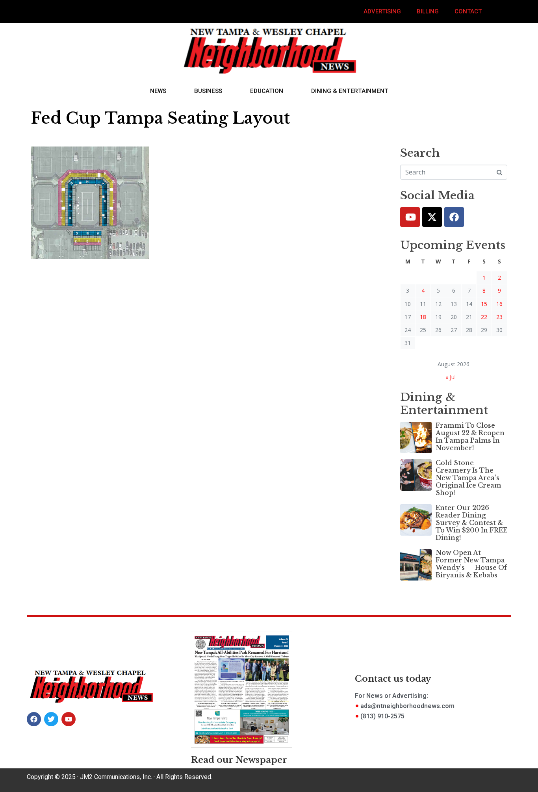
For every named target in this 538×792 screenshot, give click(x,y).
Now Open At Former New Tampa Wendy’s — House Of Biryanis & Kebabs (471, 564)
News (158, 91)
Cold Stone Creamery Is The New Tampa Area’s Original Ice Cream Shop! (468, 478)
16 (499, 304)
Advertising (382, 11)
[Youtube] (410, 217)
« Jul (450, 377)
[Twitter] (432, 217)
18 (423, 317)
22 (484, 317)
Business (208, 91)
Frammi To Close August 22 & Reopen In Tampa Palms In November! (470, 436)
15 (484, 304)
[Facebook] (454, 217)
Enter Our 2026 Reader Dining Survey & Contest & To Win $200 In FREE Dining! (471, 523)
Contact (468, 11)
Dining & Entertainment (349, 91)
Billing (428, 11)
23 (499, 317)
